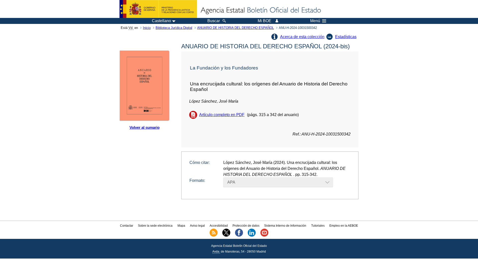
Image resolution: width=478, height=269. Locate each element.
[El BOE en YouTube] (264, 235)
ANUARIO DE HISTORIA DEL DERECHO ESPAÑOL (235, 28)
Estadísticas (346, 37)
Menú (315, 21)
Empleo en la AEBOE (343, 225)
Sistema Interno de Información (285, 225)
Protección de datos (246, 225)
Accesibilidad (219, 225)
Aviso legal (197, 225)
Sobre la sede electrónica (155, 225)
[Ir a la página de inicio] (260, 10)
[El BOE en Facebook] (239, 235)
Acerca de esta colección (302, 37)
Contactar (126, 225)
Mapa (181, 225)
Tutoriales (318, 225)
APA (231, 182)
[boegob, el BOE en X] (226, 235)
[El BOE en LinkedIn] (252, 235)
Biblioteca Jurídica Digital (174, 28)
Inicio (147, 28)
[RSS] (214, 235)
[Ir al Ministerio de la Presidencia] (158, 9)
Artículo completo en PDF (221, 115)
